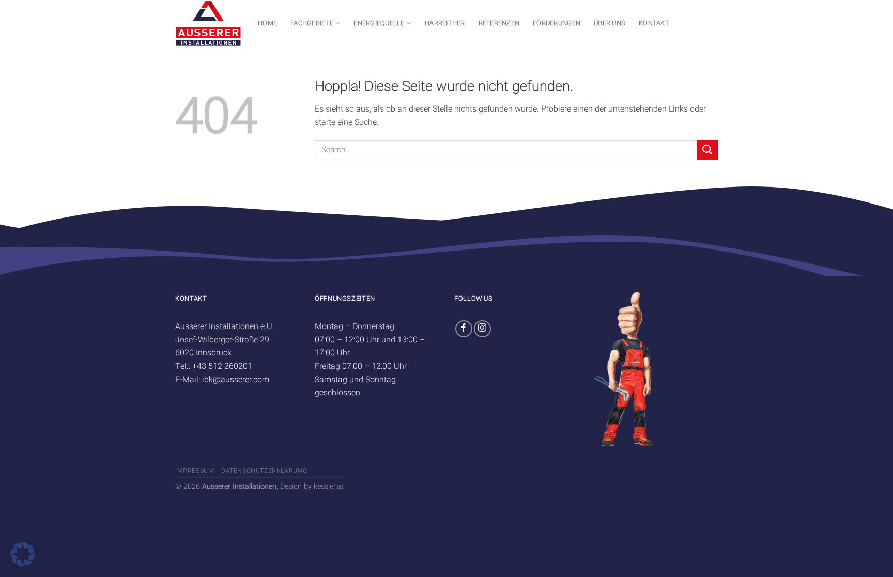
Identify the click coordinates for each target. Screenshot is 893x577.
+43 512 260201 (222, 366)
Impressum (194, 470)
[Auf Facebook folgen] (463, 328)
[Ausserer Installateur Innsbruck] (208, 23)
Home (267, 23)
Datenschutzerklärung (264, 470)
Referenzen (499, 23)
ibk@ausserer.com (235, 379)
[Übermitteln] (707, 150)
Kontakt (654, 23)
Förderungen (556, 23)
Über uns (609, 23)
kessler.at (329, 486)
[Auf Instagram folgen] (482, 328)
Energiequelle (378, 23)
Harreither (445, 23)
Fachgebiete (311, 23)
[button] (22, 554)
